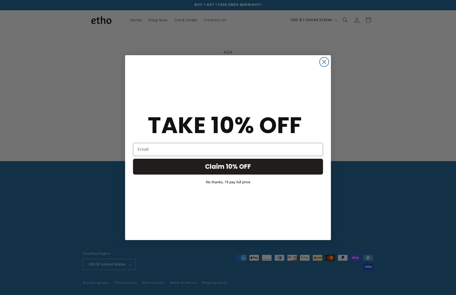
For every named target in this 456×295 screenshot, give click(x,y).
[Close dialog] (324, 62)
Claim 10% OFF (228, 166)
